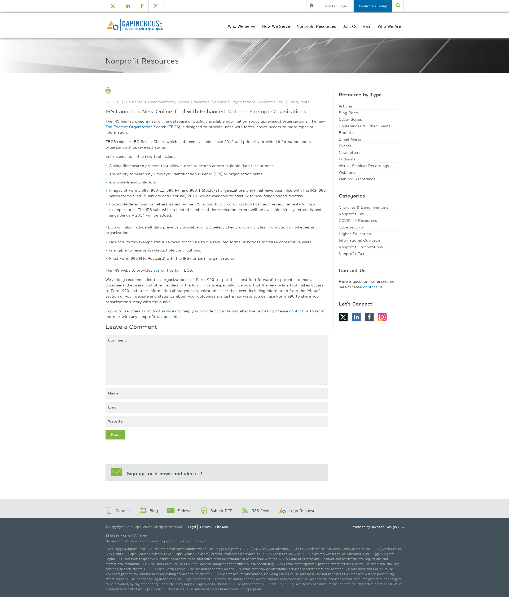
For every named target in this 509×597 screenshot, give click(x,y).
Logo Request (301, 510)
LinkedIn (356, 317)
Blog (154, 510)
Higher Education (193, 102)
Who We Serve (242, 26)
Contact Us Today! (373, 6)
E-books (346, 132)
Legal (192, 527)
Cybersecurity (351, 227)
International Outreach (359, 240)
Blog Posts (299, 102)
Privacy (205, 527)
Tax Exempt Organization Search (136, 126)
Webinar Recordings (357, 179)
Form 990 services (159, 311)
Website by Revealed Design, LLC (378, 527)
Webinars (347, 172)
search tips (163, 270)
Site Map (222, 527)
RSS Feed (260, 510)
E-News (184, 510)
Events (345, 145)
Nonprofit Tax (270, 102)
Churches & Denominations (150, 102)
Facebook (369, 317)
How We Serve (276, 26)
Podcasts (347, 159)
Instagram (382, 317)
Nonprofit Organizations (234, 102)
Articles (346, 106)
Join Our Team (357, 26)
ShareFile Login (335, 6)
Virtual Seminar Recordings (364, 165)
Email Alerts (350, 139)
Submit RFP (221, 510)
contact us (299, 311)
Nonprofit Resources (316, 26)
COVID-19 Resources (358, 220)
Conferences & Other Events (364, 126)
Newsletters (350, 152)
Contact (123, 510)
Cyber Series (350, 119)
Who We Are (389, 26)
